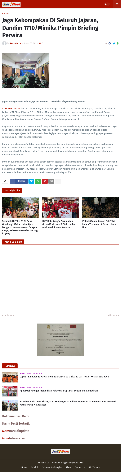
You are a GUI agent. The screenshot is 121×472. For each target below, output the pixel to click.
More (5, 431)
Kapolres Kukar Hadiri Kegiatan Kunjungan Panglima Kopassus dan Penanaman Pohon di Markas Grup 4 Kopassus (68, 403)
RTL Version (94, 467)
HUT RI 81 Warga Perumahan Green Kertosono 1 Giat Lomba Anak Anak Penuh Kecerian (58, 224)
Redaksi (34, 467)
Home (24, 467)
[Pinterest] (45, 181)
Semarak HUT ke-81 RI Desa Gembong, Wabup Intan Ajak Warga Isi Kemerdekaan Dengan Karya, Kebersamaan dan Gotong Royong (20, 227)
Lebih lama (112, 315)
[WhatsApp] (118, 43)
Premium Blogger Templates (64, 463)
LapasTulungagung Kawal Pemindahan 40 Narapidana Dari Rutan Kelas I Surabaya (64, 376)
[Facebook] (109, 43)
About (68, 467)
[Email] (51, 181)
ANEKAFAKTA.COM (11, 108)
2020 (81, 463)
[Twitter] (114, 43)
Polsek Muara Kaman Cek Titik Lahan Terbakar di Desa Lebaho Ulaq (99, 224)
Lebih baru (9, 315)
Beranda (6, 14)
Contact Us (80, 467)
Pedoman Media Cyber (51, 467)
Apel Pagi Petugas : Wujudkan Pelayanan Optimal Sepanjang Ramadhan (59, 390)
